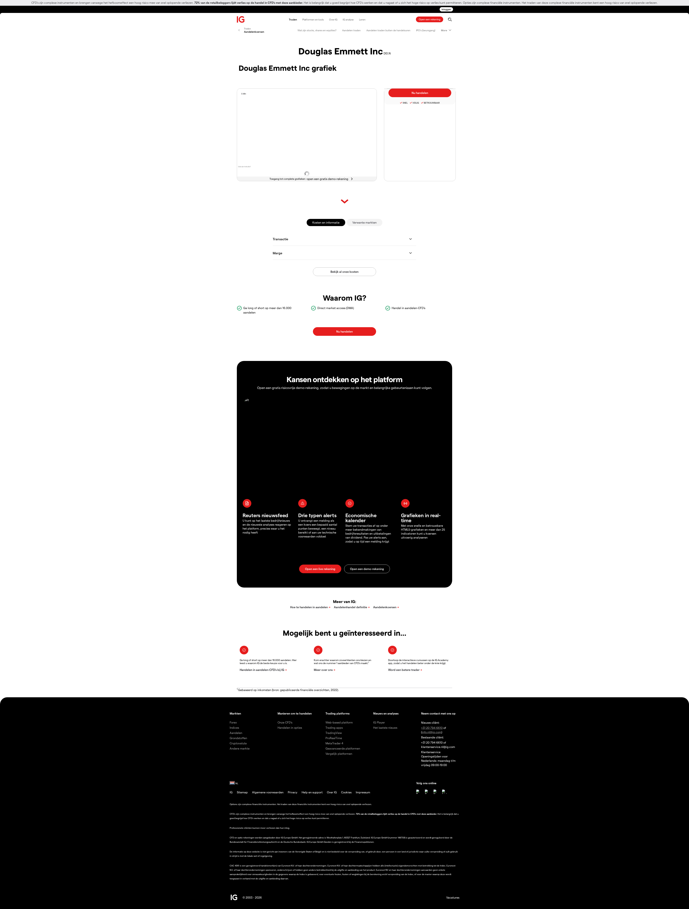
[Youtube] (435, 792)
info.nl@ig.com (431, 732)
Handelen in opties (290, 727)
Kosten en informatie (325, 222)
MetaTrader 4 (334, 743)
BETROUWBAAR (432, 102)
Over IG (333, 19)
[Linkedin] (444, 792)
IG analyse (348, 19)
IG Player (379, 722)
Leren (362, 19)
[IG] (241, 19)
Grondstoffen (238, 738)
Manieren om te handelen (295, 713)
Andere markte (240, 748)
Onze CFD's (285, 722)
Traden (293, 19)
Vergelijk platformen (338, 753)
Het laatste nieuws (385, 727)
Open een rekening (429, 19)
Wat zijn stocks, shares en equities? (316, 30)
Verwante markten (364, 222)
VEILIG (416, 102)
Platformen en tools (313, 19)
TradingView (333, 732)
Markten (235, 713)
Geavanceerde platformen (342, 748)
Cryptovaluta (238, 743)
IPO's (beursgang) (425, 30)
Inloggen (446, 9)
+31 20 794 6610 (432, 727)
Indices (234, 727)
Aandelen (236, 732)
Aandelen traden (351, 30)
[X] (427, 792)
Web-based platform (339, 722)
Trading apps (334, 727)
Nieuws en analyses (386, 713)
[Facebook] (418, 792)
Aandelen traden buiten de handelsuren (388, 30)
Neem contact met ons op (438, 713)
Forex (233, 722)
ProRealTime (333, 738)
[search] (449, 19)
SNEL (405, 102)
